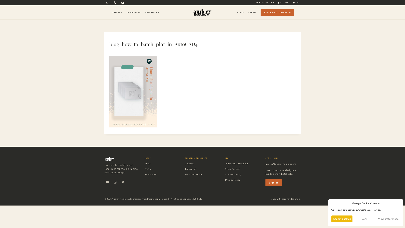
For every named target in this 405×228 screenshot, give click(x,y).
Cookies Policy (233, 174)
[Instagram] (106, 2)
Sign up (274, 182)
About (252, 12)
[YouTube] (122, 2)
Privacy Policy (232, 180)
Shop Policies (232, 169)
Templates (133, 12)
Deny (364, 218)
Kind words (151, 174)
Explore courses (277, 12)
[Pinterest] (114, 2)
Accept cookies (342, 218)
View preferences (388, 218)
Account (285, 3)
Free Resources (193, 174)
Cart (298, 3)
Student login (267, 3)
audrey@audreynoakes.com (280, 164)
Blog (240, 12)
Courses (116, 12)
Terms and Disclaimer (236, 163)
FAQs (148, 169)
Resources (152, 12)
